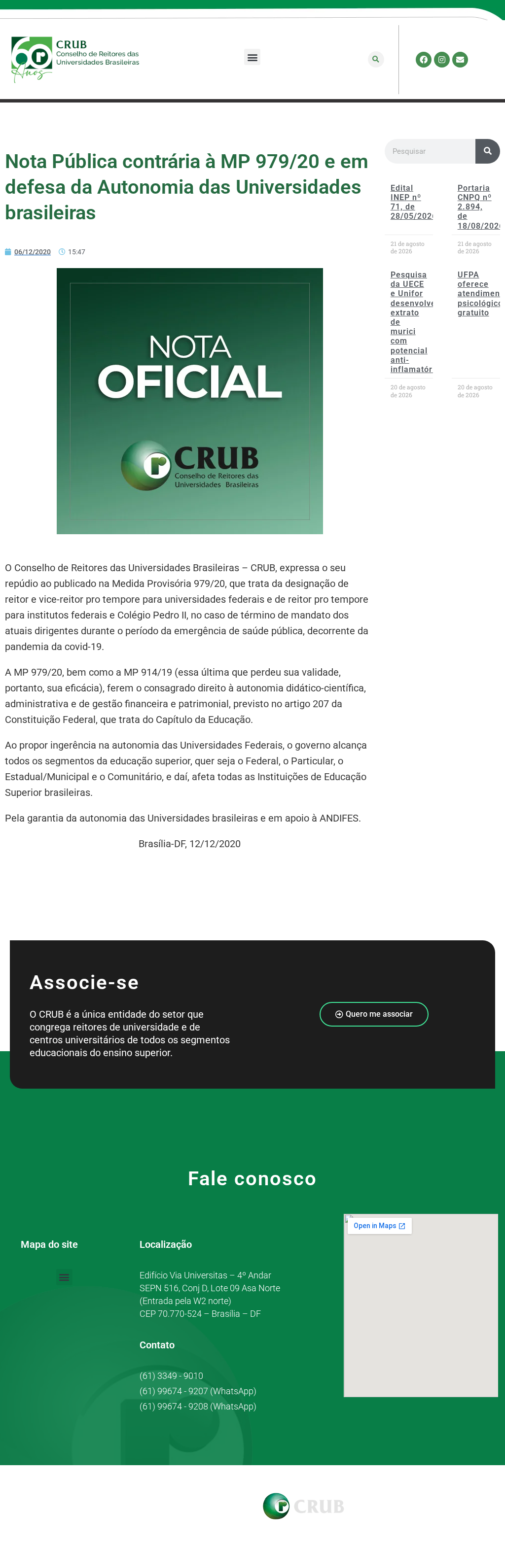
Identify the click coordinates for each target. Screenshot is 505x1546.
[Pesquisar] (487, 151)
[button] (252, 57)
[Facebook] (424, 60)
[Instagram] (442, 60)
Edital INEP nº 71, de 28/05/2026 (414, 202)
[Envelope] (460, 60)
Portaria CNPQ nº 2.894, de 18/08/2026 (481, 207)
